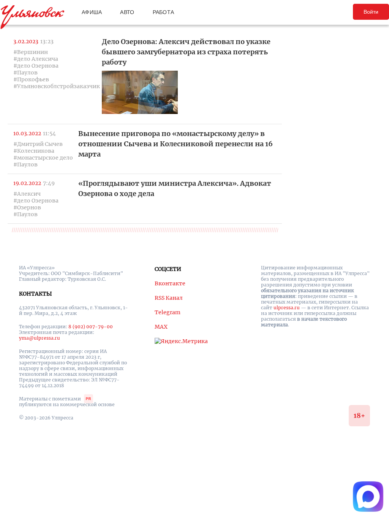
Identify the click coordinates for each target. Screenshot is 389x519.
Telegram (167, 312)
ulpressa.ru (287, 307)
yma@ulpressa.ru (39, 338)
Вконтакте (170, 283)
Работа (163, 12)
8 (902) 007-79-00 (90, 326)
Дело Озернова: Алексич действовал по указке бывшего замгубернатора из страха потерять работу (186, 51)
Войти (371, 12)
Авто (127, 12)
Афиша (92, 12)
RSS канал (169, 297)
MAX (161, 326)
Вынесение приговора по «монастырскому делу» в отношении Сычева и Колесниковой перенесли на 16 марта (175, 143)
